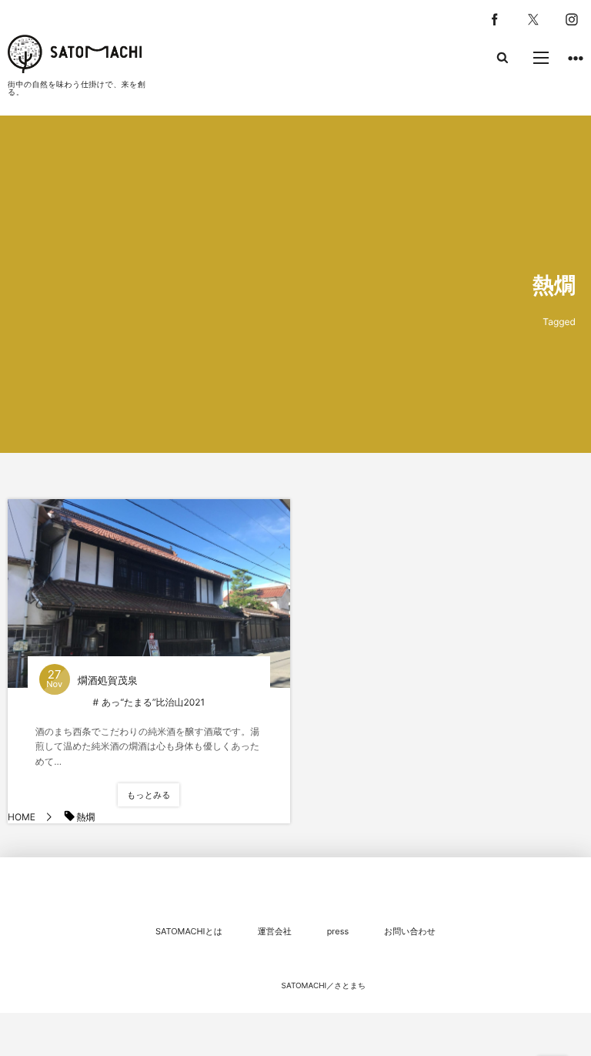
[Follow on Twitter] (533, 19)
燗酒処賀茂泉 (108, 681)
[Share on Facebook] (494, 19)
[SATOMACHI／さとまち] (75, 54)
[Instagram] (571, 19)
